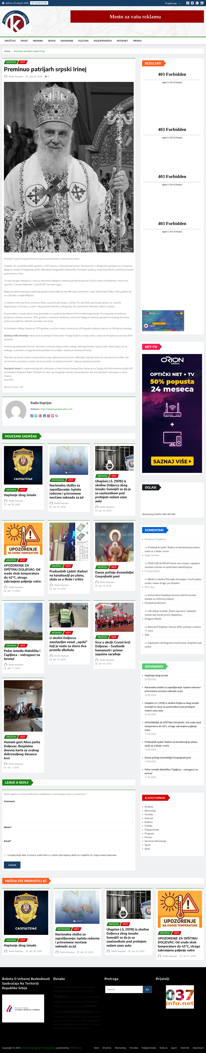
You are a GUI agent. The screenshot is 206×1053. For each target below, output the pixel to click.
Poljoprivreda (103, 40)
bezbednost (58, 991)
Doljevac (61, 996)
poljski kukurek (86, 1016)
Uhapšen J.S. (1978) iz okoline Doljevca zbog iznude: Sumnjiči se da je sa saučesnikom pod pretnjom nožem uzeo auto (113, 491)
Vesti (147, 848)
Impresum (198, 1047)
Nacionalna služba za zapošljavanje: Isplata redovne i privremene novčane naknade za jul (66, 491)
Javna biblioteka (87, 997)
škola (81, 1028)
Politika (148, 825)
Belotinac (93, 987)
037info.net (75, 1047)
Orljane (94, 1012)
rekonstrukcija (93, 1020)
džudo (72, 997)
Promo (137, 40)
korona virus (65, 1006)
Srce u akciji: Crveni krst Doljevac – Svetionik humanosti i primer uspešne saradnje (112, 648)
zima (62, 1028)
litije (81, 1006)
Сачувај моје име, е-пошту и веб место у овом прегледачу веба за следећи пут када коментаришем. (62, 855)
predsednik (57, 1020)
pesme (70, 1017)
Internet (122, 40)
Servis (51, 40)
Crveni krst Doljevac (81, 991)
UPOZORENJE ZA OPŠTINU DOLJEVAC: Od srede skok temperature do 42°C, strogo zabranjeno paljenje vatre (22, 573)
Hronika (38, 40)
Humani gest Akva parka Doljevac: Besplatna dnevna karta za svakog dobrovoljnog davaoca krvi (22, 750)
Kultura (83, 40)
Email (7, 841)
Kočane (75, 1006)
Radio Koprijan (16, 76)
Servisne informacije (155, 841)
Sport (24, 40)
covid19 (69, 990)
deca (91, 991)
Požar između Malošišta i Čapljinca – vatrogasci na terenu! (22, 655)
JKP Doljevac (78, 1001)
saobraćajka (59, 1024)
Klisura (87, 1001)
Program (149, 833)
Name (8, 827)
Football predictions (155, 602)
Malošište (89, 1006)
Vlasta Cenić (83, 1024)
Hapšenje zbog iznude (20, 495)
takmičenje (71, 1024)
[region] (180, 997)
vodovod (92, 1024)
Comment (9, 801)
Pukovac (76, 1020)
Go (147, 989)
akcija (55, 987)
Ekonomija (67, 40)
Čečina (75, 1028)
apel (86, 987)
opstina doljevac (76, 1011)
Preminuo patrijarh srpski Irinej (29, 51)
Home (7, 51)
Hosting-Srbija (48, 1047)
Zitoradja (68, 1028)
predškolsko (67, 1021)
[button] (180, 997)
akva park (61, 987)
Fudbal (77, 997)
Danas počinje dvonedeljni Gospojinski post (114, 574)
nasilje (55, 1012)
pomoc (96, 1016)
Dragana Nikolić (153, 618)
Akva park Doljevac (75, 987)
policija (76, 1016)
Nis (60, 1012)
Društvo (10, 40)
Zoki (147, 634)
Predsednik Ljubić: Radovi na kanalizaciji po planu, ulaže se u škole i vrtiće (68, 575)
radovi (83, 1020)
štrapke (87, 1028)
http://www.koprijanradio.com (56, 409)
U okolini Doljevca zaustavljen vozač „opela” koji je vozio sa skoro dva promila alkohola (68, 644)
